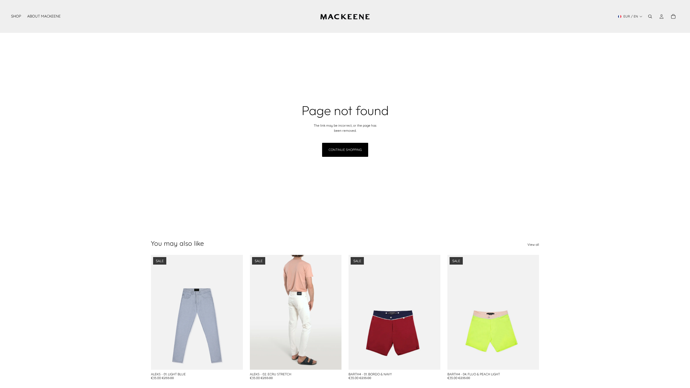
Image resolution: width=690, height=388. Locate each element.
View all (533, 244)
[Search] (650, 16)
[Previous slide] (159, 312)
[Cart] (673, 16)
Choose (337, 361)
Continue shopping (345, 150)
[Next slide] (235, 312)
